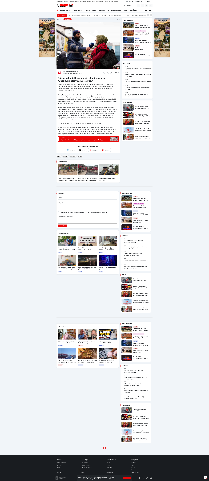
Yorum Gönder (62, 225)
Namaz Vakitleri (91, 1)
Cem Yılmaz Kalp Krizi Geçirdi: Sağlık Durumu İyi (85, 15)
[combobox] (131, 5)
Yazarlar (66, 1)
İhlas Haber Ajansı (68, 71)
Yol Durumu (83, 1)
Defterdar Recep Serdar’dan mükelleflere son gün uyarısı (137, 88)
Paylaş (115, 72)
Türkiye (88, 10)
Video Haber (101, 10)
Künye (116, 1)
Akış (146, 10)
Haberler (58, 19)
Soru (66, 156)
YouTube (106, 150)
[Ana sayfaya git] (57, 10)
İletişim (111, 1)
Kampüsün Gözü (116, 10)
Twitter (83, 150)
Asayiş (94, 10)
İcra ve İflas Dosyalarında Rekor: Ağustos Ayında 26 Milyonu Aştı (136, 95)
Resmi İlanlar (59, 1)
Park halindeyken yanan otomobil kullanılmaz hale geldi (138, 69)
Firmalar (125, 10)
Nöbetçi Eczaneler (74, 1)
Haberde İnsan (67, 19)
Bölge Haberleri (78, 10)
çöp (59, 156)
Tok (81, 156)
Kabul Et (127, 478)
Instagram (95, 150)
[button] (147, 5)
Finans (106, 1)
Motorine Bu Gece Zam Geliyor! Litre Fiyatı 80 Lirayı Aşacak (138, 75)
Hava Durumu (99, 1)
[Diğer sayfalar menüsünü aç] (151, 10)
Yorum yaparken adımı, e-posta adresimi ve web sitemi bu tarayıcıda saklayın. (83, 212)
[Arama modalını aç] (142, 5)
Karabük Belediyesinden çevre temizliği (115, 15)
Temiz (73, 156)
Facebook (72, 150)
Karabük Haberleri (65, 10)
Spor (108, 10)
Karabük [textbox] (129, 5)
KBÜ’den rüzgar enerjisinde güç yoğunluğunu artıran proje (138, 82)
